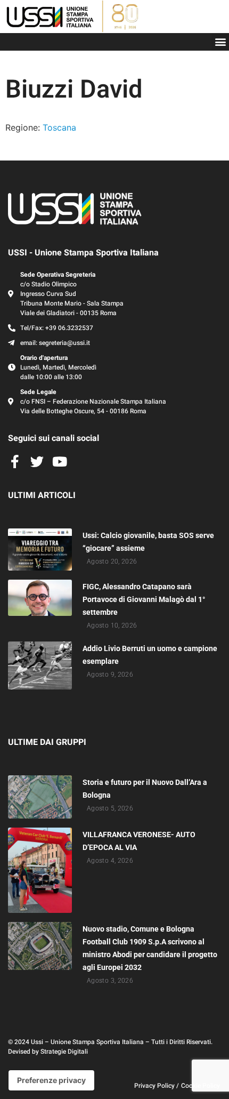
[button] (220, 42)
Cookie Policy (200, 1085)
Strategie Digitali (64, 1051)
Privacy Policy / (156, 1085)
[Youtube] (59, 461)
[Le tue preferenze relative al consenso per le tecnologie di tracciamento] (51, 1080)
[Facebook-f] (14, 461)
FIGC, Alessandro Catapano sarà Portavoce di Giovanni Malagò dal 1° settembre (144, 599)
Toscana (59, 127)
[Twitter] (37, 461)
